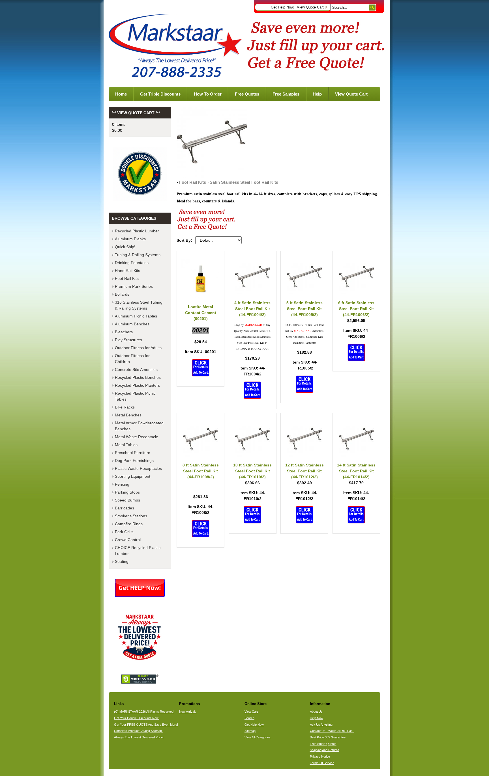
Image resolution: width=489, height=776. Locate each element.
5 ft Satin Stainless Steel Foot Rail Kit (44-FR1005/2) (304, 309)
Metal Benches (128, 415)
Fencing (122, 484)
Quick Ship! (125, 247)
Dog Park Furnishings (134, 460)
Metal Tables (126, 444)
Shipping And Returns (324, 750)
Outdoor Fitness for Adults (138, 347)
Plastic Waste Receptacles (138, 468)
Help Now (316, 718)
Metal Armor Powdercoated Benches (139, 426)
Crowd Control (128, 539)
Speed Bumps (127, 500)
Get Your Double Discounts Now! (136, 718)
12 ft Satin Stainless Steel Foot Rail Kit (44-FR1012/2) (304, 471)
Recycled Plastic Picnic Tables (135, 396)
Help (317, 94)
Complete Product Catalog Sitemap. (138, 730)
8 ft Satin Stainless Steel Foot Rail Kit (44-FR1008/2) (201, 471)
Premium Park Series (134, 286)
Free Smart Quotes (323, 743)
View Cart (251, 711)
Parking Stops (127, 492)
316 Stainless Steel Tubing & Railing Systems (138, 305)
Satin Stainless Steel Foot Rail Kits (244, 182)
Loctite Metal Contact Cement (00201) (200, 312)
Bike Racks (125, 407)
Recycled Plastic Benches (138, 377)
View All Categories (257, 737)
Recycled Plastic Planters (137, 385)
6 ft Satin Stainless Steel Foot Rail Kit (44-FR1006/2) (356, 309)
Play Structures (128, 340)
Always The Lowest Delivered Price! (139, 737)
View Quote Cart (312, 7)
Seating (121, 561)
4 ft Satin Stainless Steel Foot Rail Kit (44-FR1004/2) (252, 309)
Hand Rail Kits (127, 270)
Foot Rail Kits (192, 182)
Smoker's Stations (131, 516)
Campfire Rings (129, 524)
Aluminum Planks (130, 239)
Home (121, 94)
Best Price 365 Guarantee (328, 737)
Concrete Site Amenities (136, 369)
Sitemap (250, 730)
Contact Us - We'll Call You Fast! (332, 730)
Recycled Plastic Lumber (137, 231)
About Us (316, 711)
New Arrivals (187, 711)
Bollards (122, 294)
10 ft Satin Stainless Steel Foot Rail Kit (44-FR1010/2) (252, 471)
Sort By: (184, 240)
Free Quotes (247, 94)
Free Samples (286, 94)
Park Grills (124, 531)
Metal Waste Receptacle (136, 437)
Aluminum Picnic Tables (136, 316)
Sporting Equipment (132, 476)
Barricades (124, 508)
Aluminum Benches (132, 324)
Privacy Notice (320, 756)
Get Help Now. (282, 7)
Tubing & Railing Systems (137, 254)
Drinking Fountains (132, 262)
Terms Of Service (322, 763)
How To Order (208, 94)
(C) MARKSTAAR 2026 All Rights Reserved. (144, 711)
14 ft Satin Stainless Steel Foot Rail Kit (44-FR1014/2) (356, 471)
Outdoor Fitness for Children (132, 358)
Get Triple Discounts (160, 94)
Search (249, 718)
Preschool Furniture (132, 452)
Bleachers (124, 332)
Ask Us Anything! (321, 724)
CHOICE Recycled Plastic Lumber (137, 550)
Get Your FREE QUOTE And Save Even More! (146, 724)
